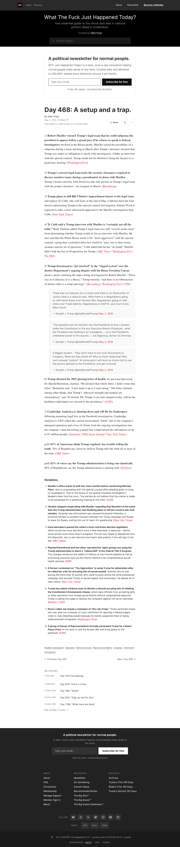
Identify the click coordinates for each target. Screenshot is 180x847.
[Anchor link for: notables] (43, 480)
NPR (68, 561)
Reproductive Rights (102, 647)
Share (115, 122)
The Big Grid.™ (81, 795)
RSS (85, 825)
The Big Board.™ (82, 800)
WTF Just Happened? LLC (78, 837)
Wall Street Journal (93, 434)
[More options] (132, 122)
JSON (104, 825)
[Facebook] (110, 817)
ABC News (104, 251)
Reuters (53, 602)
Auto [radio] (88, 842)
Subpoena (70, 647)
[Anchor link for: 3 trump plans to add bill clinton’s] (43, 196)
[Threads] (81, 817)
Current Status (81, 786)
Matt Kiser (96, 32)
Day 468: (87, 110)
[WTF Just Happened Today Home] (20, 5)
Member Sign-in (51, 800)
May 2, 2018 (106, 313)
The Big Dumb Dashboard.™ (89, 804)
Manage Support (52, 795)
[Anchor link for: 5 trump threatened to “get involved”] (43, 266)
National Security (84, 647)
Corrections (49, 786)
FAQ (45, 782)
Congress (118, 647)
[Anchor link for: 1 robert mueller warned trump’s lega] (43, 135)
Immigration (50, 652)
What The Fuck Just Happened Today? (90, 17)
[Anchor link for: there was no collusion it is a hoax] (51, 293)
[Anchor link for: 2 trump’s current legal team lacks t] (43, 172)
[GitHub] (118, 817)
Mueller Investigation (54, 647)
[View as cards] (125, 122)
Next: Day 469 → (126, 659)
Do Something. (82, 782)
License (127, 837)
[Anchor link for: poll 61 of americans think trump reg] (43, 444)
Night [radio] (106, 842)
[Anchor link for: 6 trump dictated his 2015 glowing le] (43, 379)
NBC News (62, 453)
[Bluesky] (73, 817)
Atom (94, 825)
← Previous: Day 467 (55, 659)
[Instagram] (103, 817)
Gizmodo (75, 434)
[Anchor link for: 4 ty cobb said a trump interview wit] (43, 224)
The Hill (49, 256)
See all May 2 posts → (56, 709)
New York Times (62, 214)
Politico (126, 468)
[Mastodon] (96, 817)
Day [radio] (97, 842)
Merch (46, 804)
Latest (29, 5)
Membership (50, 791)
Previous (38, 5)
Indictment (129, 647)
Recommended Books (85, 791)
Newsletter (133, 5)
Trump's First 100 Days (121, 782)
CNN (126, 284)
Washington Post (77, 162)
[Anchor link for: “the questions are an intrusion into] (51, 325)
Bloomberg (109, 186)
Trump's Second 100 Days (123, 791)
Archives (113, 777)
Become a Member (153, 5)
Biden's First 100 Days (121, 786)
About (119, 5)
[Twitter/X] (88, 817)
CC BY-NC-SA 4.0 (114, 837)
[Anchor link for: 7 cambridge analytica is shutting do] (43, 411)
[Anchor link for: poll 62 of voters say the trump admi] (43, 463)
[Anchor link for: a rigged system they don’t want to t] (51, 353)
